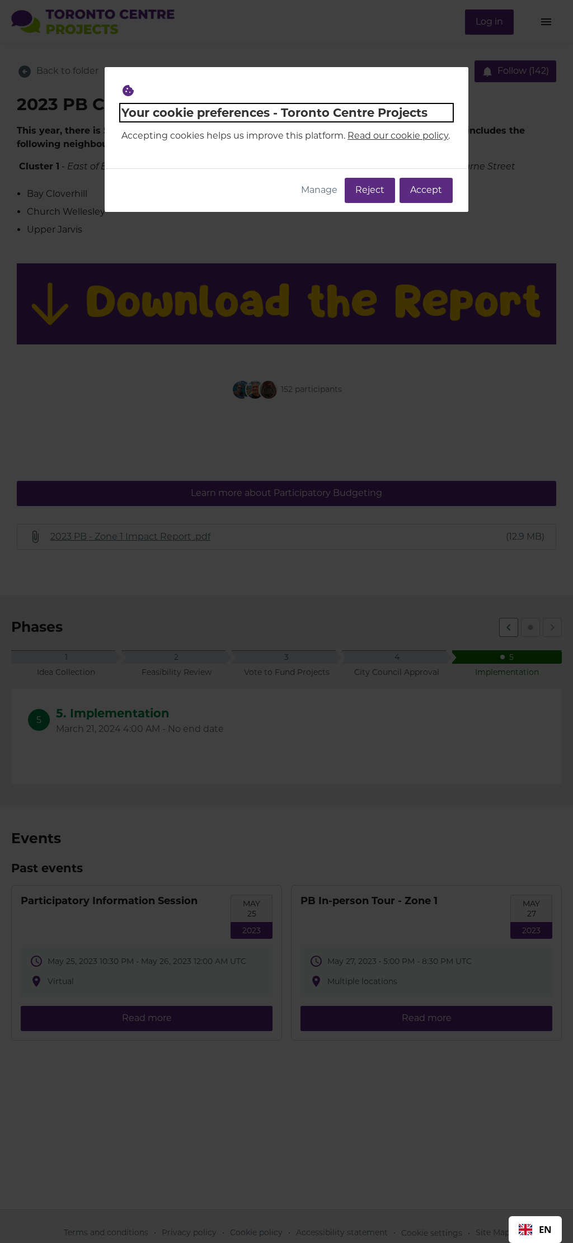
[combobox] (535, 1229)
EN (545, 1229)
